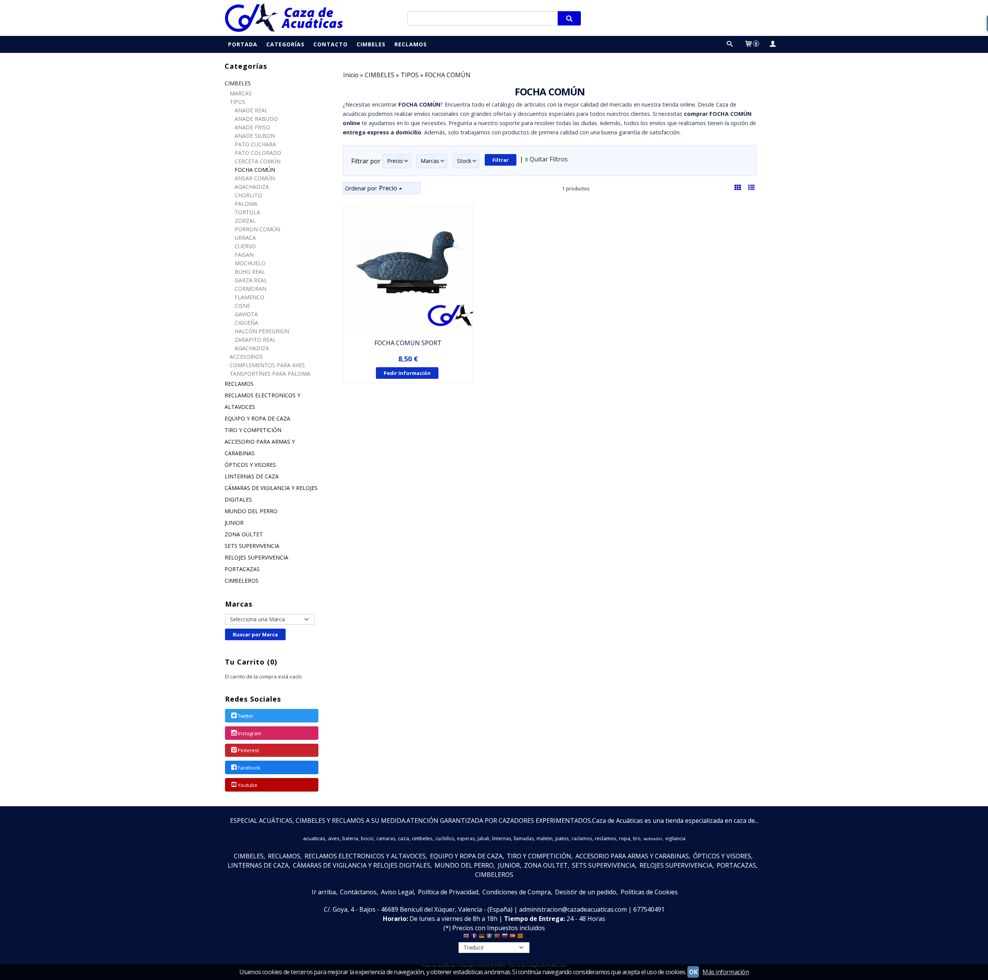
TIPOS (237, 101)
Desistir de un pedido (585, 892)
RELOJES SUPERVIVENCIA (256, 557)
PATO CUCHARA (255, 144)
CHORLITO (248, 195)
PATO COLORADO (258, 152)
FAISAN (244, 254)
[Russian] (505, 937)
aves (334, 838)
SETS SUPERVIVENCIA (252, 545)
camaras (385, 838)
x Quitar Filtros (546, 159)
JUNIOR (234, 522)
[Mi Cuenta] (772, 44)
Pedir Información (407, 373)
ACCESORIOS (246, 356)
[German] (482, 937)
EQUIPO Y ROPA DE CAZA (257, 418)
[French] (474, 937)
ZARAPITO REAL (255, 339)
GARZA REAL (251, 280)
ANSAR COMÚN (255, 178)
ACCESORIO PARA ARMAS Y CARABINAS (260, 447)
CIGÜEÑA (246, 322)
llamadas (524, 838)
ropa (624, 838)
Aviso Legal (397, 892)
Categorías (285, 44)
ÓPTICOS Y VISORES (250, 464)
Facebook (249, 767)
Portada (242, 44)
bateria (350, 838)
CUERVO (245, 246)
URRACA (245, 237)
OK (693, 972)
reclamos (605, 838)
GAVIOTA (246, 314)
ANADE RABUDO (256, 118)
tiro (637, 838)
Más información (725, 972)
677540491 (649, 909)
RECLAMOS (239, 383)
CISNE (242, 305)
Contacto (330, 44)
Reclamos (410, 44)
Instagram (249, 733)
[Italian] (489, 937)
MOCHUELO (250, 263)
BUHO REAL (250, 271)
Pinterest (248, 750)
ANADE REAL (251, 110)
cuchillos (444, 838)
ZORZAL (245, 220)
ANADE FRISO (252, 127)
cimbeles (422, 838)
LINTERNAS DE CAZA (252, 476)
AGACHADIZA (252, 186)
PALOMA (246, 203)
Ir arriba (324, 892)
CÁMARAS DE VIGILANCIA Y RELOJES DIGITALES (271, 493)
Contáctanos (358, 892)
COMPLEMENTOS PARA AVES (267, 365)
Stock (464, 160)
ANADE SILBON (255, 135)
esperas (466, 838)
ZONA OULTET (244, 534)
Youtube (247, 785)
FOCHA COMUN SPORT (408, 343)
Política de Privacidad (448, 892)
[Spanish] (512, 937)
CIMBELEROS (242, 580)
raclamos (582, 838)
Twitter (246, 715)
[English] (466, 937)
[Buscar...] (729, 44)
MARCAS (241, 93)
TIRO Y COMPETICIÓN (253, 430)
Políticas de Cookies (649, 892)
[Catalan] (521, 937)
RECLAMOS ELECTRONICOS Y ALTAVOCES (262, 401)
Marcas (430, 160)
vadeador (653, 838)
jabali (483, 838)
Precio (395, 160)
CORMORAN (250, 288)
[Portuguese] (497, 937)
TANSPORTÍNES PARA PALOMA (270, 373)
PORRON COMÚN (257, 229)
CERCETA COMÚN (258, 161)
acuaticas (314, 838)
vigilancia (675, 838)
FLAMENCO (249, 297)
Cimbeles (371, 44)
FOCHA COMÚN (255, 169)
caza (403, 838)
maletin (544, 838)
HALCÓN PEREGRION (262, 331)
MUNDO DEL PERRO (251, 511)
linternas (501, 838)
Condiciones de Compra (516, 892)
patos (562, 838)
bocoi (367, 838)
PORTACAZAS (242, 569)
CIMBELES (238, 83)
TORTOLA (247, 212)
